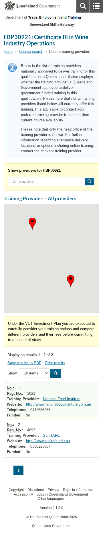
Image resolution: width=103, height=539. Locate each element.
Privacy (53, 490)
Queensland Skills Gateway (51, 24)
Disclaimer (35, 490)
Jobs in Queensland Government (62, 494)
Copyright (16, 490)
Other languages (51, 499)
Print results (55, 363)
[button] (71, 281)
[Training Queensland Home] (51, 17)
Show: (12, 373)
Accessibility (23, 494)
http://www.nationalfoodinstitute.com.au (58, 404)
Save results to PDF (24, 363)
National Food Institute (61, 399)
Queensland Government (51, 526)
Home (8, 51)
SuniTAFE (51, 435)
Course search (31, 51)
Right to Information (78, 490)
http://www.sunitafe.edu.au (48, 441)
